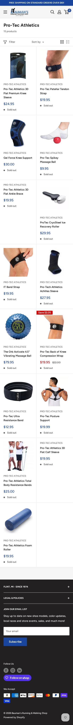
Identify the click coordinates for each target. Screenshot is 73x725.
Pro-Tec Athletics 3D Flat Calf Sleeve (52, 450)
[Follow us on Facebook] (6, 670)
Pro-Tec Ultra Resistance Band (13, 418)
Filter (12, 41)
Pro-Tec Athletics (15, 84)
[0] (66, 12)
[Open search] (52, 12)
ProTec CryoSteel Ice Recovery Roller (52, 224)
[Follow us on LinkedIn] (19, 670)
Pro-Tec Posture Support (49, 418)
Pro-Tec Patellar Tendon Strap (54, 91)
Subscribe (15, 641)
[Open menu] (5, 12)
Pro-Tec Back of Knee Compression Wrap (53, 353)
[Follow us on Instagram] (12, 670)
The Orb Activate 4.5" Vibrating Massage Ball (17, 353)
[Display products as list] (67, 41)
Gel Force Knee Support (18, 157)
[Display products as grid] (62, 41)
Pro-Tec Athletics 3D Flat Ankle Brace (16, 191)
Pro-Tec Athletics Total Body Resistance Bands (18, 483)
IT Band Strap (12, 287)
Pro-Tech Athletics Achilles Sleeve (51, 289)
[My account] (59, 12)
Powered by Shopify (14, 717)
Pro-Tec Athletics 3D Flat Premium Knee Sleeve (16, 93)
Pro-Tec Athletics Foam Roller (18, 547)
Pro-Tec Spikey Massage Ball (49, 159)
